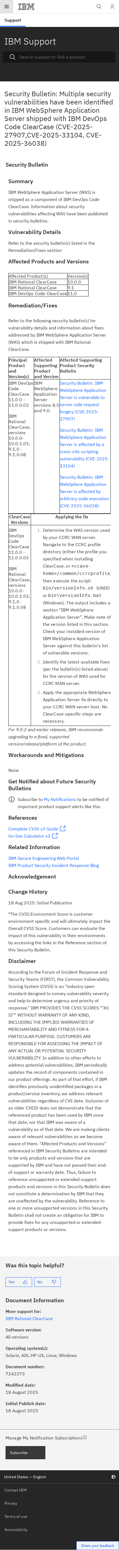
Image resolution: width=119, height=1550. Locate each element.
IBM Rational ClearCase (29, 1318)
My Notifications (60, 799)
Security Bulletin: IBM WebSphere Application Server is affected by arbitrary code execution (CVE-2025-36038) (84, 491)
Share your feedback (97, 1546)
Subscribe (19, 1452)
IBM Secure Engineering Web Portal (43, 858)
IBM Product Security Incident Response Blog (53, 865)
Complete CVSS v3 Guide (33, 829)
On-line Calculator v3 (29, 836)
